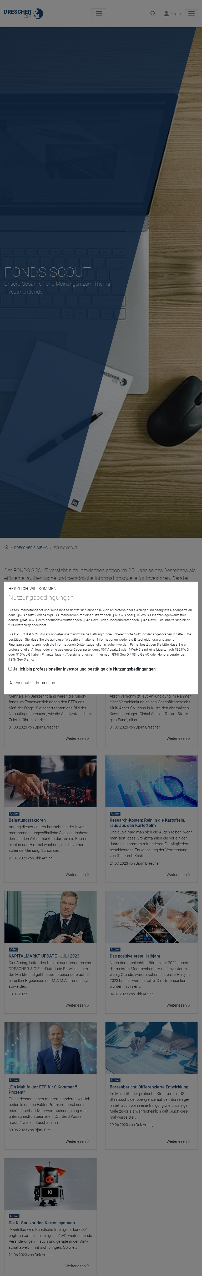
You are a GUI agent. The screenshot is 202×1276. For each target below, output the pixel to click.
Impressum (46, 682)
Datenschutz (20, 682)
